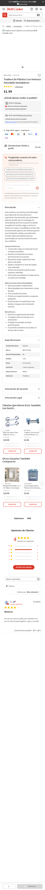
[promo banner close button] (43, 1)
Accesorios (18, 26)
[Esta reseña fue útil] (34, 630)
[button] (3, 430)
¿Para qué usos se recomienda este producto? (20, 174)
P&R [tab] (29, 518)
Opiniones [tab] (19, 518)
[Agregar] (13, 886)
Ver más (38, 147)
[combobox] (29, 592)
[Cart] (41, 9)
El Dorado (19, 21)
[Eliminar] (5, 886)
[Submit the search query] (4, 15)
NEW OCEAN (7, 75)
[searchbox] (20, 579)
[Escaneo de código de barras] (38, 15)
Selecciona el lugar (11, 122)
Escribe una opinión (24, 567)
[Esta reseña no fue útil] (38, 630)
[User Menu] (36, 9)
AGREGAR (12, 451)
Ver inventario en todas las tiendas (15, 109)
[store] (31, 9)
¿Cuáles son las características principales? (19, 170)
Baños (9, 26)
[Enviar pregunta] (37, 188)
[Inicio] (4, 26)
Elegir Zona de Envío (33, 21)
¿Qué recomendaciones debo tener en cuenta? (20, 179)
